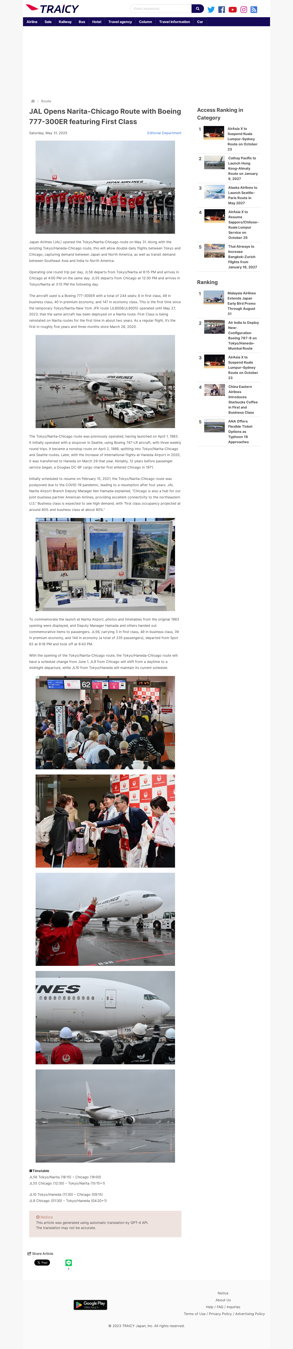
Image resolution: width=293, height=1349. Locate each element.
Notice (223, 1293)
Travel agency (120, 22)
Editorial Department (164, 133)
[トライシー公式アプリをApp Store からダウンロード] (50, 1305)
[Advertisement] (146, 61)
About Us (223, 1300)
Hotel (96, 22)
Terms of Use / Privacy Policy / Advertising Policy (224, 1314)
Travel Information (174, 22)
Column (145, 22)
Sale (48, 22)
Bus (82, 22)
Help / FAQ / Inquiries (223, 1307)
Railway (65, 22)
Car (200, 22)
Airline (32, 22)
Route (46, 101)
